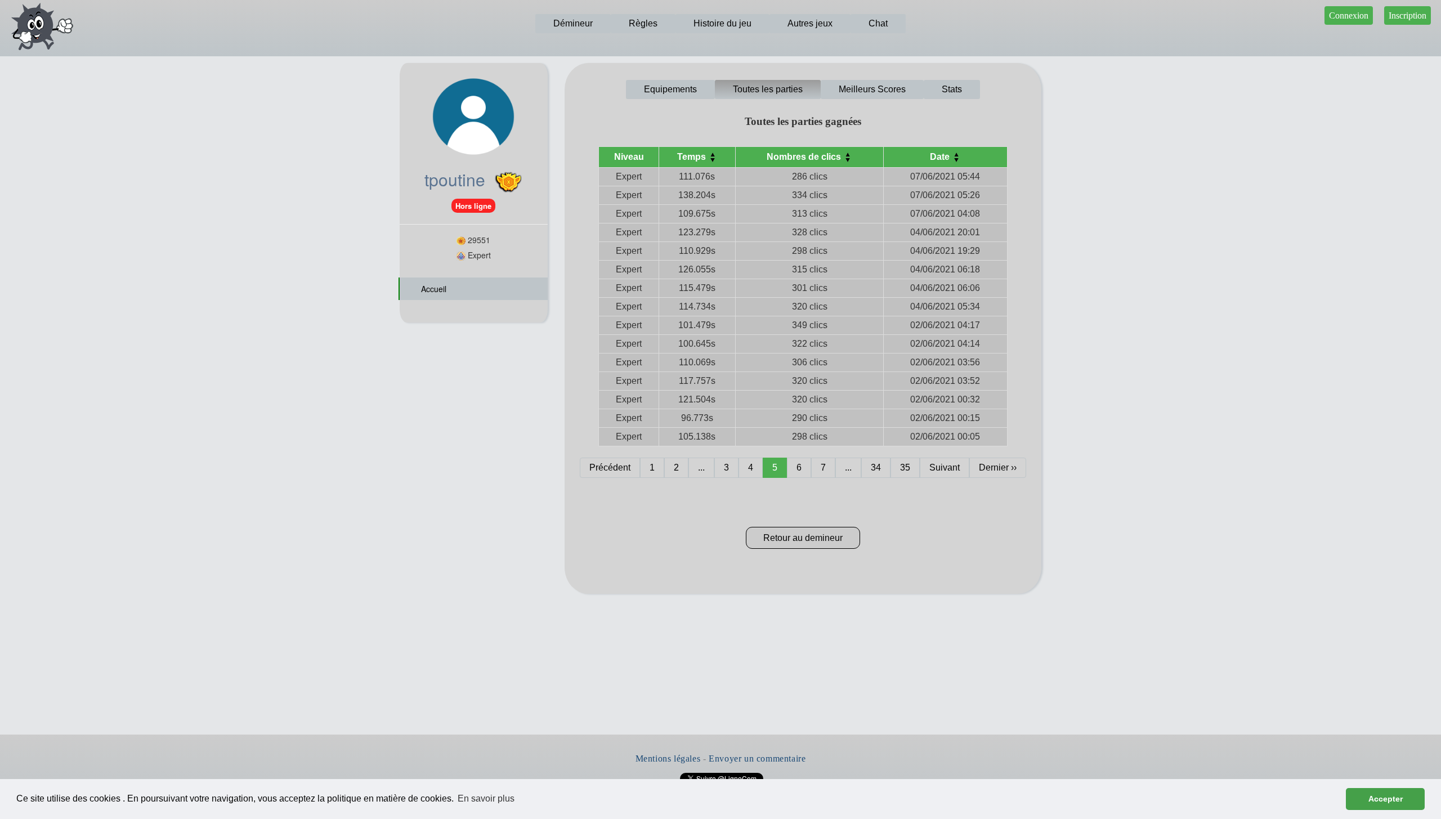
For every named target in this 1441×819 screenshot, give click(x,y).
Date (941, 157)
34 (876, 467)
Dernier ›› (998, 467)
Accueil (432, 288)
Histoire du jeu (722, 23)
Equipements (670, 89)
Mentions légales (668, 758)
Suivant (944, 467)
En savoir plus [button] (486, 798)
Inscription (1407, 15)
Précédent (609, 467)
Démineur (573, 23)
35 (905, 467)
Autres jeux (810, 23)
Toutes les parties (768, 89)
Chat (878, 23)
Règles (643, 23)
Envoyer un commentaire (757, 758)
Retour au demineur (803, 538)
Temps (692, 157)
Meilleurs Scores (872, 89)
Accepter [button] (1385, 798)
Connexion (1348, 15)
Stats (952, 89)
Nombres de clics (805, 157)
